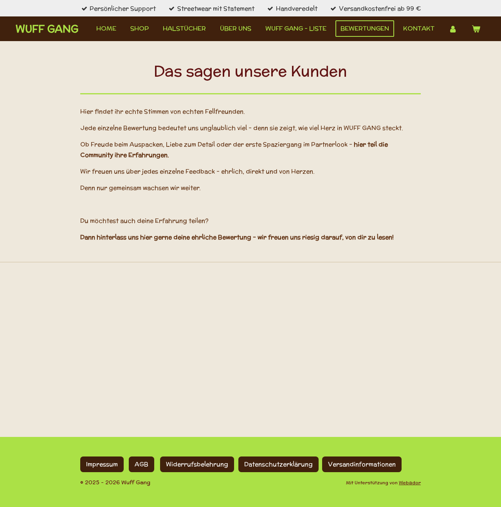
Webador (410, 482)
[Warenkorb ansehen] (476, 28)
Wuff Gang (47, 29)
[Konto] (452, 28)
